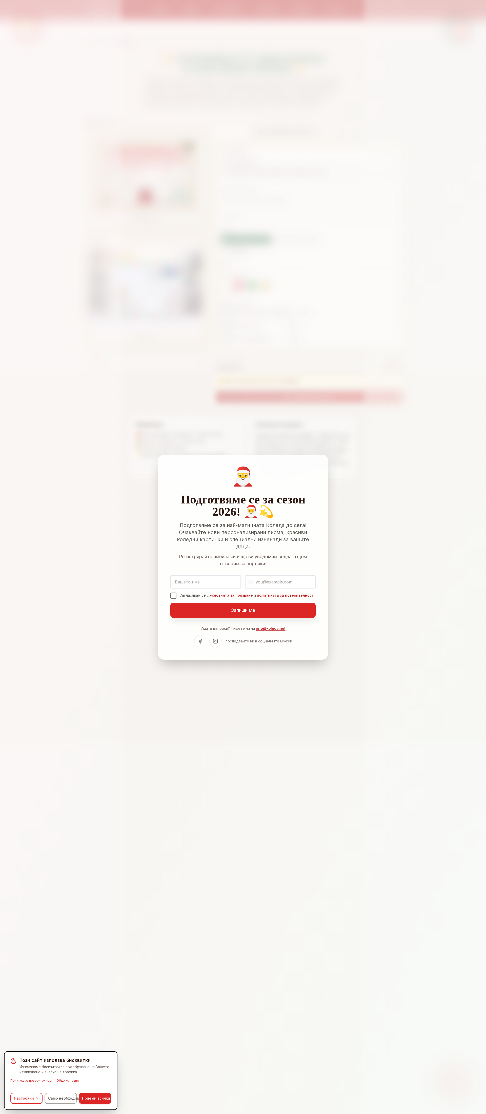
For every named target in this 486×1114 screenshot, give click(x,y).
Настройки (24, 1098)
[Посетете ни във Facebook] (200, 641)
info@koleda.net (271, 628)
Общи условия (67, 1080)
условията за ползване (231, 595)
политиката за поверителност (285, 595)
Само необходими (62, 1098)
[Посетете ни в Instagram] (215, 641)
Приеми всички (96, 1098)
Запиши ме (243, 610)
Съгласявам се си (246, 595)
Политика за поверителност (31, 1080)
